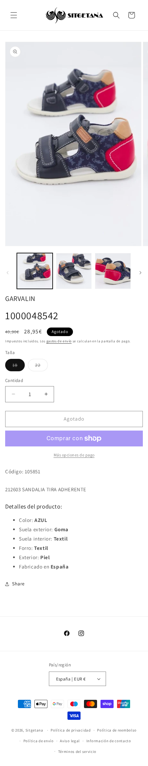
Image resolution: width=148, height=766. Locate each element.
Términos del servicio (77, 751)
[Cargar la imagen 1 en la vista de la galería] (35, 271)
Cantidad (14, 380)
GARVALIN (20, 298)
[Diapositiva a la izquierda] (7, 272)
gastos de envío (59, 341)
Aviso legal (70, 740)
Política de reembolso (117, 730)
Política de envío (38, 740)
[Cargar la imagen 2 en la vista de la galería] (74, 271)
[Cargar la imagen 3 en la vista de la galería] (113, 271)
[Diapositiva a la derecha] (140, 272)
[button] (13, 15)
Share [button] (18, 584)
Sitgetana (34, 730)
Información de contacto (108, 740)
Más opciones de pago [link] (74, 454)
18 (18, 366)
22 (41, 366)
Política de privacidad (71, 730)
